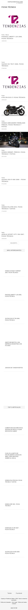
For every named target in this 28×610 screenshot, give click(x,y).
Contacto (14, 603)
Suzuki (3, 62)
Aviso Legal (14, 602)
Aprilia (3, 232)
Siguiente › (14, 243)
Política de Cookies (22, 602)
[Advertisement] (14, 391)
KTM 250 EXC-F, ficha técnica (13, 97)
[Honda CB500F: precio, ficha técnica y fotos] (14, 147)
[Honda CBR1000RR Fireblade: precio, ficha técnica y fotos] (14, 118)
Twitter (9, 593)
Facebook (19, 593)
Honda (3, 121)
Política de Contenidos (6, 602)
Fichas (3, 34)
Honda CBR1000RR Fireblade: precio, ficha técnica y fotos (14, 124)
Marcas (7, 34)
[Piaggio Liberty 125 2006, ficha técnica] (14, 32)
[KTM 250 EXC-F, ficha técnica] (14, 93)
